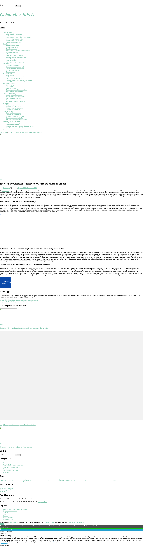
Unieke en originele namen (13, 110)
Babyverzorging (7, 73)
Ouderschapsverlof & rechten (14, 98)
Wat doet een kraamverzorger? (15, 67)
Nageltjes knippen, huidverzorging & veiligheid (19, 80)
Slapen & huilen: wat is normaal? (15, 82)
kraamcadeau (65, 480)
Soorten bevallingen (12, 52)
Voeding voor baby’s (9, 83)
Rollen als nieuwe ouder (12, 100)
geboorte (27, 480)
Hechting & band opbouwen (14, 95)
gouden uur (34, 480)
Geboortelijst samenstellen (14, 114)
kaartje (58, 480)
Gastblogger (6, 188)
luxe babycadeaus (84, 480)
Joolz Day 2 (3, 491)
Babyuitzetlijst (10, 75)
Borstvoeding (10, 85)
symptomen (111, 480)
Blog (4, 129)
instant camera (53, 480)
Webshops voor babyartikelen (14, 118)
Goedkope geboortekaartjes (8, 490)
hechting (43, 480)
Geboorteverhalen (11, 60)
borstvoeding (14, 480)
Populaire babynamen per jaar (14, 108)
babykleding (10, 480)
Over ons (5, 516)
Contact (5, 512)
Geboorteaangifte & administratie (16, 57)
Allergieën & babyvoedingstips (14, 91)
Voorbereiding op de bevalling (14, 39)
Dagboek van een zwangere (14, 123)
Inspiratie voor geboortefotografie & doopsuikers (20, 126)
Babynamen (6, 103)
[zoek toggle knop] (0, 4)
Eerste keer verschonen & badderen (16, 77)
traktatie (114, 480)
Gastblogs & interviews (12, 124)
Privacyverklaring (8, 517)
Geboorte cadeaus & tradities (14, 55)
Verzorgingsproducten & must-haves (16, 119)
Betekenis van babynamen (13, 106)
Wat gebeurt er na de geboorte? (15, 62)
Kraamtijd (6, 64)
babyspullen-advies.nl (6, 488)
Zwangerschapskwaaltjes (13, 42)
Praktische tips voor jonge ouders (15, 96)
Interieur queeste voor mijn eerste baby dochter (16, 447)
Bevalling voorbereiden (12, 45)
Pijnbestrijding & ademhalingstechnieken (18, 50)
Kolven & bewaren (11, 88)
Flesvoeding (9, 87)
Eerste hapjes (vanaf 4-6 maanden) (16, 90)
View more (101, 525)
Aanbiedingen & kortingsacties (15, 116)
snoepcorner (106, 480)
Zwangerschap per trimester (14, 41)
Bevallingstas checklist (12, 47)
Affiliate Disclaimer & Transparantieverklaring (16, 509)
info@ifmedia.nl (42, 502)
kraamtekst (79, 480)
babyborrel (6, 480)
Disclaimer (6, 514)
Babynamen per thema (12, 105)
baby (1, 480)
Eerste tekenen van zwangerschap (16, 36)
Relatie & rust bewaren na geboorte (16, 101)
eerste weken (20, 480)
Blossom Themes (49, 522)
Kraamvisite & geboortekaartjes (15, 68)
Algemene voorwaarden (10, 511)
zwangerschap (119, 480)
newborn (92, 480)
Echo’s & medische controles (14, 34)
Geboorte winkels (17, 14)
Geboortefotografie (11, 59)
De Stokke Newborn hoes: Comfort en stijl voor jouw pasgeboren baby (24, 328)
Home (4, 31)
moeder (89, 480)
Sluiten (3, 27)
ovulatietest (5, 191)
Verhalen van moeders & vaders (15, 128)
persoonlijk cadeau (100, 480)
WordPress (71, 522)
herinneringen (47, 480)
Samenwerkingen (8, 519)
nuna (95, 480)
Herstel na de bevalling (12, 65)
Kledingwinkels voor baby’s (13, 113)
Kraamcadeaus (10, 72)
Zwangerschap (7, 32)
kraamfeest (74, 480)
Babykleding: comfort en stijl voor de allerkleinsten (18, 425)
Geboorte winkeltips (9, 111)
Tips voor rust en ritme (12, 70)
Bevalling (5, 44)
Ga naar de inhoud (5, 1)
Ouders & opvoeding (9, 93)
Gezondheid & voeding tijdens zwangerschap (19, 37)
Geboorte (5, 54)
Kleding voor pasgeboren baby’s (15, 78)
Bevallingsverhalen (11, 49)
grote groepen (38, 480)
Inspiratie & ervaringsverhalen (11, 121)
